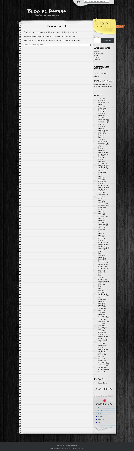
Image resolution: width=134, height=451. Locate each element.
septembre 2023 (103, 123)
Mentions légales (102, 26)
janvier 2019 (102, 183)
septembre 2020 (103, 154)
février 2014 (102, 239)
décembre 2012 (103, 263)
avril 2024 (101, 113)
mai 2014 (101, 233)
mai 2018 (101, 191)
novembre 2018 (103, 187)
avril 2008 (101, 325)
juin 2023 (101, 125)
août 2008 (101, 323)
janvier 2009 (102, 316)
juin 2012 (101, 274)
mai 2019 (101, 176)
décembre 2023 (103, 119)
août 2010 (101, 298)
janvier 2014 (102, 241)
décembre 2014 (103, 224)
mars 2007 (101, 331)
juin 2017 (101, 198)
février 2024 (102, 115)
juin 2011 (101, 287)
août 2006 (101, 342)
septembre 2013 (103, 248)
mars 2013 (101, 257)
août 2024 (101, 106)
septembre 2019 (103, 169)
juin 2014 (101, 231)
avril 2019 (101, 178)
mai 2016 (101, 211)
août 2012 (101, 270)
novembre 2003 (103, 366)
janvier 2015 (102, 222)
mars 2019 (101, 180)
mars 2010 (101, 305)
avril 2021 (101, 149)
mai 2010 (101, 301)
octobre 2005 (102, 351)
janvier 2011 (102, 292)
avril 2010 (101, 303)
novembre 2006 (103, 336)
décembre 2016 (103, 204)
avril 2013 (101, 255)
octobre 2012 (102, 266)
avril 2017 (101, 200)
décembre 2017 (103, 195)
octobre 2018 (102, 189)
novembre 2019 (103, 165)
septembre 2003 (103, 369)
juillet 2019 (102, 172)
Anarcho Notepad (66, 448)
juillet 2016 (102, 207)
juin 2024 (101, 110)
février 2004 (102, 360)
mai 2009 (101, 311)
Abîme (96, 55)
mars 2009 (102, 314)
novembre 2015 (103, 217)
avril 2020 (101, 160)
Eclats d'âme (102, 383)
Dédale (96, 52)
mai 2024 (101, 112)
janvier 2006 (102, 347)
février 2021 (102, 150)
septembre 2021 (103, 145)
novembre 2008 (103, 318)
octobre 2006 (102, 338)
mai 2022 (101, 137)
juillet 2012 (102, 272)
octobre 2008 (102, 320)
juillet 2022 (102, 134)
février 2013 (102, 259)
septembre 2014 (103, 226)
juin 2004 (101, 358)
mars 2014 (101, 237)
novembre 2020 (103, 152)
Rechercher (98, 37)
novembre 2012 (103, 264)
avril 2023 (101, 126)
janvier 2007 (102, 334)
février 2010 (102, 307)
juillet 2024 (102, 108)
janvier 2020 (102, 163)
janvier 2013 (102, 261)
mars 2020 (101, 161)
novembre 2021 (103, 143)
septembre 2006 (104, 340)
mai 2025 (101, 104)
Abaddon (97, 59)
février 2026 (102, 101)
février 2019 (102, 182)
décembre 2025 (103, 102)
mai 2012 (101, 276)
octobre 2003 (102, 368)
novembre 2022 (103, 130)
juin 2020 (101, 156)
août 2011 (101, 283)
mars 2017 (101, 202)
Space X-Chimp (79, 448)
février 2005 (102, 355)
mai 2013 (101, 253)
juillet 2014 (102, 230)
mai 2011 (101, 288)
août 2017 (101, 196)
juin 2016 (101, 209)
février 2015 (102, 220)
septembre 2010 (103, 296)
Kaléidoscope (98, 53)
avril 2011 (101, 290)
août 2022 (101, 132)
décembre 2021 (103, 141)
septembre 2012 (103, 268)
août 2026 (101, 99)
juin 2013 (101, 252)
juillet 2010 (102, 299)
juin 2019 (101, 174)
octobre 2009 (102, 309)
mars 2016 (101, 215)
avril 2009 (101, 312)
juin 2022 (101, 136)
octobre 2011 (102, 279)
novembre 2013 (103, 244)
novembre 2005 (103, 349)
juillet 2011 (101, 285)
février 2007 (102, 333)
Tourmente (101, 422)
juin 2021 (101, 147)
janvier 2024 (102, 117)
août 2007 (101, 329)
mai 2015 (101, 218)
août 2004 (101, 357)
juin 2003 (101, 371)
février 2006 (102, 345)
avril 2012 (101, 277)
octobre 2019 (102, 167)
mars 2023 (101, 128)
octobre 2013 (102, 246)
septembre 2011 (103, 281)
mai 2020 (101, 158)
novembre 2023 (103, 121)
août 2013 (101, 250)
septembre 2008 (104, 322)
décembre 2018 (103, 185)
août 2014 (101, 228)
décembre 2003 (103, 364)
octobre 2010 (102, 294)
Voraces (96, 57)
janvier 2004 (102, 362)
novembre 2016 (103, 206)
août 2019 (101, 171)
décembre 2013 (103, 242)
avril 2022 (101, 139)
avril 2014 (101, 235)
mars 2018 (101, 193)
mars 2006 (102, 344)
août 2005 (101, 353)
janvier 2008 (102, 327)
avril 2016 (101, 213)
